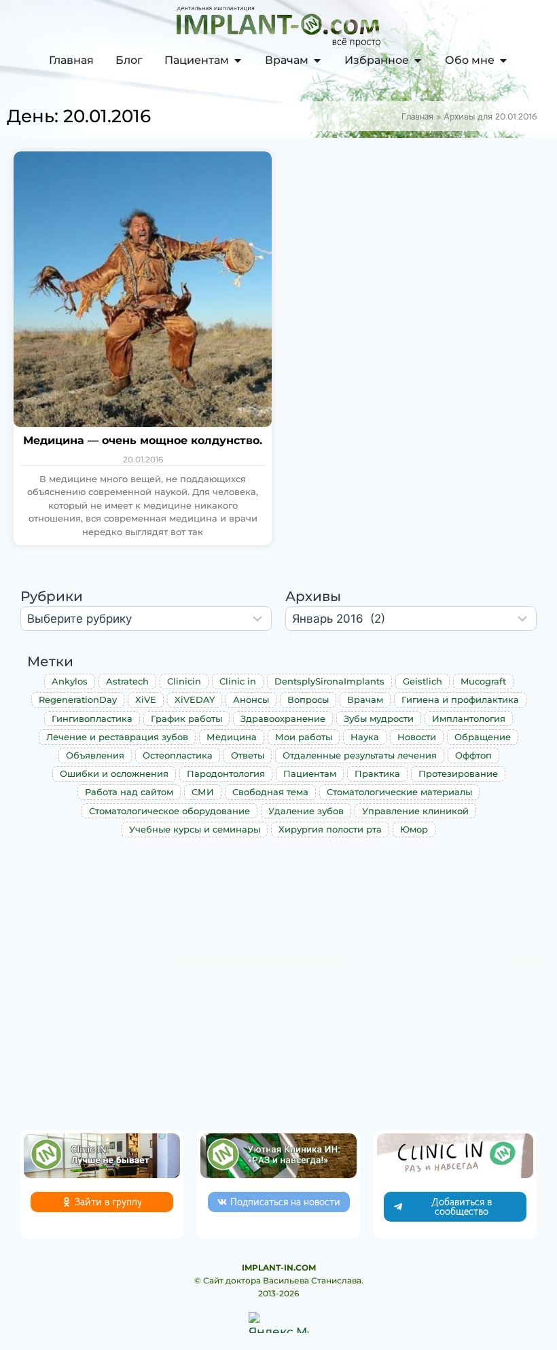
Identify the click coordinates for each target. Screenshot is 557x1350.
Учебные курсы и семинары (194, 829)
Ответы (247, 755)
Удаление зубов (306, 810)
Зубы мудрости (379, 718)
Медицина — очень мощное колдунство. (142, 440)
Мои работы (303, 736)
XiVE (145, 699)
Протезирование (458, 773)
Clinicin (184, 681)
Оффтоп (473, 755)
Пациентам (309, 773)
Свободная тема (270, 791)
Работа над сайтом (129, 791)
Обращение (482, 736)
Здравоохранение (282, 718)
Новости (416, 736)
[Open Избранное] (417, 60)
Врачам (365, 699)
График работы (186, 718)
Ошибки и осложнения (114, 773)
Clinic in (237, 681)
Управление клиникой (415, 810)
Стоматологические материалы (399, 791)
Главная (417, 116)
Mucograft (483, 681)
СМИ (203, 791)
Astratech (127, 681)
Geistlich (422, 681)
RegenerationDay (78, 699)
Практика (377, 773)
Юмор (414, 829)
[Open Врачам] (317, 60)
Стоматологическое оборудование (169, 810)
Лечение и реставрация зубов (117, 736)
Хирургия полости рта (330, 829)
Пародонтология (226, 773)
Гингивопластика (92, 718)
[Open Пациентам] (237, 60)
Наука (365, 736)
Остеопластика (178, 755)
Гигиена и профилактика (460, 699)
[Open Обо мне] (503, 60)
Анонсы (251, 699)
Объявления (95, 755)
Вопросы (308, 699)
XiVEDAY (195, 699)
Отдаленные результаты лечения (360, 755)
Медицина (231, 736)
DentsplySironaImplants (329, 681)
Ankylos (70, 681)
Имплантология (468, 718)
